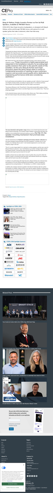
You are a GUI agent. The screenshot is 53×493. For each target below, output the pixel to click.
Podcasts (3, 452)
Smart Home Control (30, 445)
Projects (2, 447)
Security (27, 451)
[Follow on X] (48, 4)
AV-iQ (21, 1)
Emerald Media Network (6, 1)
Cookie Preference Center (12, 487)
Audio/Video (28, 447)
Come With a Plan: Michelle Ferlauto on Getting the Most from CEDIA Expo (17, 218)
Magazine (3, 462)
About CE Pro (3, 460)
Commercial (28, 444)
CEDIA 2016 (12, 39)
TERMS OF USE (26, 488)
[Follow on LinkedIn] (46, 4)
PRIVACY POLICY (32, 488)
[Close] (23, 464)
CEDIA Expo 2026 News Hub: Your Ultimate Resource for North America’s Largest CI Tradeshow (17, 210)
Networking (28, 442)
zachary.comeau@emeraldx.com (33, 463)
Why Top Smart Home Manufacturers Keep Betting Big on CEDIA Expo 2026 (17, 226)
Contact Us (29, 470)
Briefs (2, 444)
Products (3, 445)
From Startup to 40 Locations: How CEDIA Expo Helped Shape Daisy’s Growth (17, 234)
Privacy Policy (9, 481)
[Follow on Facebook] (44, 4)
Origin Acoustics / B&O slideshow (16, 187)
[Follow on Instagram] (50, 4)
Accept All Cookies (12, 483)
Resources (3, 449)
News (4, 20)
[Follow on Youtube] (52, 4)
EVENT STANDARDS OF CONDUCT (34, 487)
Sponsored (3, 451)
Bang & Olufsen (9, 38)
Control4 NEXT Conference (42, 14)
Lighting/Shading (29, 449)
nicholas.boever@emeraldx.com (32, 468)
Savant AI (10, 14)
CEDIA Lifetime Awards (29, 14)
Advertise (16, 1)
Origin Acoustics (17, 41)
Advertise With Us (4, 458)
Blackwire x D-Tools (18, 14)
